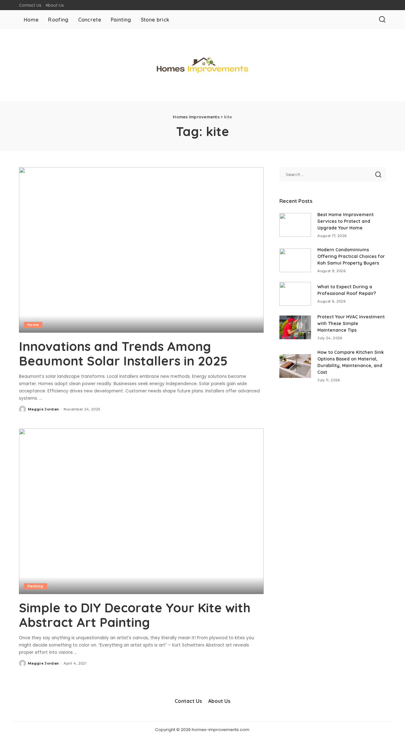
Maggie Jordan (43, 409)
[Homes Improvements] (202, 65)
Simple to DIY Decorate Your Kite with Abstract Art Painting (135, 615)
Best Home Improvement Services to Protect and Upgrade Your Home (345, 221)
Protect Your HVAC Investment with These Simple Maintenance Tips (351, 323)
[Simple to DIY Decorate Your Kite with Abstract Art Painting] (141, 511)
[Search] (382, 19)
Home (33, 324)
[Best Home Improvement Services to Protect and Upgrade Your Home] (295, 225)
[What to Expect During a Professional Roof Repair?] (295, 294)
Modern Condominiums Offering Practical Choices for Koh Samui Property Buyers (351, 256)
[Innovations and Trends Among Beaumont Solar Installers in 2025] (141, 249)
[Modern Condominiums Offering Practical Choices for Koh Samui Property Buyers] (295, 260)
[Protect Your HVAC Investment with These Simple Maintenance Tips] (295, 327)
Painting (35, 586)
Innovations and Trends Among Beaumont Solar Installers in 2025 (123, 353)
